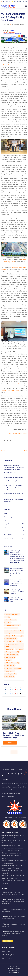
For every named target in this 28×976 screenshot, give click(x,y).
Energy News (7, 524)
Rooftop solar (10, 657)
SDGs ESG (6, 769)
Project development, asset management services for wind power (12, 855)
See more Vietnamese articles (18, 433)
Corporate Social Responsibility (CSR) (13, 632)
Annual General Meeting (13, 614)
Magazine (9, 649)
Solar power (10, 665)
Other (23, 1)
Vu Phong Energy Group (18, 24)
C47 (8, 617)
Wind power (10, 676)
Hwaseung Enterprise (20, 75)
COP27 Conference (11, 628)
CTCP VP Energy (6, 951)
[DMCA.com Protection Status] (7, 942)
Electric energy (18, 635)
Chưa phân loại (8, 517)
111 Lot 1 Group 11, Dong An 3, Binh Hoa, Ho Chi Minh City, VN (13, 893)
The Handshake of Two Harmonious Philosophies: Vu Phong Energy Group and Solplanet (13, 487)
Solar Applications (9, 531)
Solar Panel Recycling (12, 663)
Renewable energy (12, 654)
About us (16, 1)
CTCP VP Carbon (7, 958)
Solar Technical (8, 534)
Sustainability (10, 671)
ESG (5, 527)
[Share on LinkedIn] (10, 441)
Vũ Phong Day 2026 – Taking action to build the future (13, 500)
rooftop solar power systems (11, 65)
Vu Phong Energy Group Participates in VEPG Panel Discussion (13, 494)
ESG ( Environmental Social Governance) (12, 645)
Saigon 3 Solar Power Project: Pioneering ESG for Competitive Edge (13, 735)
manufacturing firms (15, 384)
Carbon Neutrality (11, 619)
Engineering (10, 641)
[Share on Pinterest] (7, 441)
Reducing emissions (12, 652)
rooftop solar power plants (10, 390)
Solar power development (13, 668)
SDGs (8, 660)
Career (26, 1)
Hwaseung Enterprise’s (8, 67)
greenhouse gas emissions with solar (13, 80)
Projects (20, 769)
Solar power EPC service (10, 850)
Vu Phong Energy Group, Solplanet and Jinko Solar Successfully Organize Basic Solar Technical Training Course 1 (14, 479)
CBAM (5, 513)
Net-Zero (20, 649)
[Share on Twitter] (4, 441)
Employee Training (11, 638)
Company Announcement (13, 625)
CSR (5, 520)
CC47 (8, 622)
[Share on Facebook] (2, 441)
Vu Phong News (8, 538)
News (20, 1)
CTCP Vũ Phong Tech (8, 955)
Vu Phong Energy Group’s (18, 406)
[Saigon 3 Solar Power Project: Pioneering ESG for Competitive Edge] (14, 722)
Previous (3, 451)
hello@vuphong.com (14, 972)
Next (25, 451)
